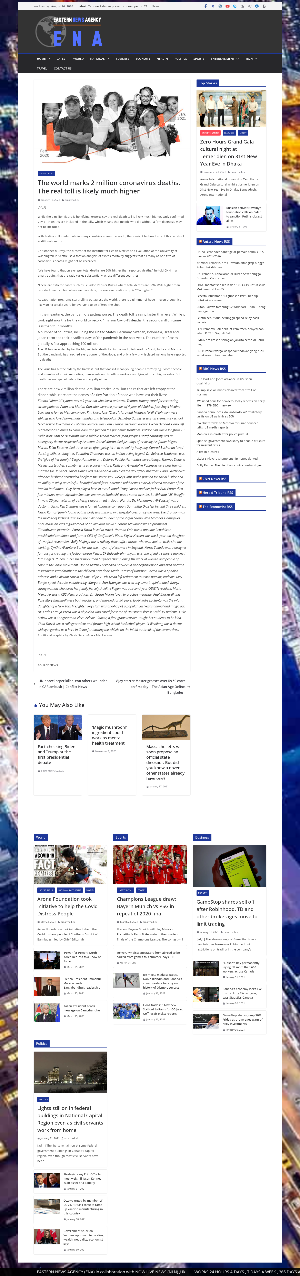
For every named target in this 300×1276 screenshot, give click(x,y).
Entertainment (222, 59)
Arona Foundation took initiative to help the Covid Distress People (67, 906)
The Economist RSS (218, 506)
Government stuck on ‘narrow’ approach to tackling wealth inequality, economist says (83, 1237)
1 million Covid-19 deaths (122, 320)
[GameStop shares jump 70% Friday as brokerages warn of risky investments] (206, 1022)
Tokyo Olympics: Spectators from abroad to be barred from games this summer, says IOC (148, 955)
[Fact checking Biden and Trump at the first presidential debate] (58, 717)
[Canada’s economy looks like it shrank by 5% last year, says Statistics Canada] (206, 996)
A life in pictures (208, 452)
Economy (143, 59)
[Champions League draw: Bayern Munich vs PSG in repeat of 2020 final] (150, 864)
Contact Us (63, 68)
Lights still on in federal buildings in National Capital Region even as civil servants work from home (70, 1119)
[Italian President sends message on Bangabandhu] (47, 1011)
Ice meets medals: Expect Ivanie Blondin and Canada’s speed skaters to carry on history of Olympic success (162, 981)
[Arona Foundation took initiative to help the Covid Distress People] (70, 864)
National (97, 59)
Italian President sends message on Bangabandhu (81, 1008)
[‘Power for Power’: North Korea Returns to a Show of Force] (47, 960)
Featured (229, 132)
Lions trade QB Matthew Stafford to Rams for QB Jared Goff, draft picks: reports (163, 1009)
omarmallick (72, 200)
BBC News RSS (214, 368)
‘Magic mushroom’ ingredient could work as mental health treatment (109, 735)
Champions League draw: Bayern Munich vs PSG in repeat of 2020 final (146, 906)
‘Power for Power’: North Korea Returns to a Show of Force (82, 957)
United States (105, 332)
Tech (249, 59)
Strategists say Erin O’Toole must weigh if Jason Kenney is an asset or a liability (82, 1178)
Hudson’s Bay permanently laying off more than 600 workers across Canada (241, 967)
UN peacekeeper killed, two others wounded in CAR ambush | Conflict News (73, 684)
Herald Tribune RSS (218, 492)
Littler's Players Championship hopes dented (227, 458)
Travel (42, 68)
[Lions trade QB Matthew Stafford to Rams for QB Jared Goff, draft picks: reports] (126, 1012)
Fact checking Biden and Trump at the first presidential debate (56, 754)
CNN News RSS (215, 479)
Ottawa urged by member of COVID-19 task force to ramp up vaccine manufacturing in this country (83, 1207)
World (78, 59)
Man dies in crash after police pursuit (222, 434)
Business (122, 59)
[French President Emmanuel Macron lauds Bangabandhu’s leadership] (47, 986)
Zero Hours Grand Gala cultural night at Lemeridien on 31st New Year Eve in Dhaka (228, 152)
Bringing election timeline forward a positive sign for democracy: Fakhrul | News (124, 8)
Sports (198, 59)
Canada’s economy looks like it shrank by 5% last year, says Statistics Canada (242, 993)
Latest (62, 59)
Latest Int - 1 (46, 173)
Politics (180, 59)
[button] (48, 59)
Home (41, 59)
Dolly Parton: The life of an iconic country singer (229, 465)
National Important (69, 890)
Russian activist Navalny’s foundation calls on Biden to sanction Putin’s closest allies (244, 214)
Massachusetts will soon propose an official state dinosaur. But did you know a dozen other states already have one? (165, 762)
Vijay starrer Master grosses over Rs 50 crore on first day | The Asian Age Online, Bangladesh (151, 687)
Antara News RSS (216, 241)
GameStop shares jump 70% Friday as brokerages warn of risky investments (242, 1019)
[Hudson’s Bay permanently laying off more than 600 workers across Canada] (206, 970)
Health (162, 59)
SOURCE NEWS (48, 665)
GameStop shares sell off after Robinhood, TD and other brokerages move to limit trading (227, 912)
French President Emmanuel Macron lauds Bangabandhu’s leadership (82, 983)
